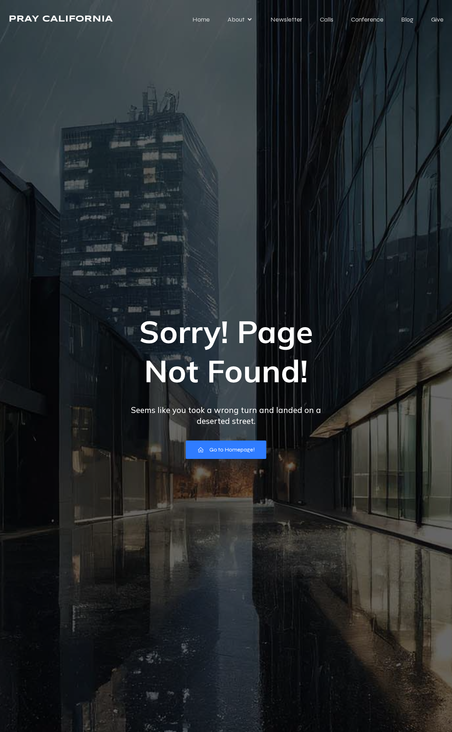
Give (437, 19)
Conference (367, 19)
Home (201, 19)
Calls (326, 19)
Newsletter (286, 19)
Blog (407, 19)
